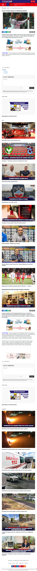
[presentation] (5, 4)
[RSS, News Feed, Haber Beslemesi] (24, 566)
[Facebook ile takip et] (12, 566)
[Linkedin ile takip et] (17, 566)
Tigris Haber (6, 73)
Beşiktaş (5, 70)
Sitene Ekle (26, 563)
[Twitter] (4, 32)
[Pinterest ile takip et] (22, 566)
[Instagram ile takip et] (19, 566)
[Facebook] (2, 32)
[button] (30, 32)
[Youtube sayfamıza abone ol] (15, 566)
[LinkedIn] (6, 32)
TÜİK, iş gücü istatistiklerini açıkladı (20, 4)
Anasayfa (10, 563)
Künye (14, 563)
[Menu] (32, 1)
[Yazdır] (10, 32)
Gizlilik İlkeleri (21, 563)
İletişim (17, 563)
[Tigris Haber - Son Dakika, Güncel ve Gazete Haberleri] (7, 1)
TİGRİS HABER (5, 53)
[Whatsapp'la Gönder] (8, 32)
